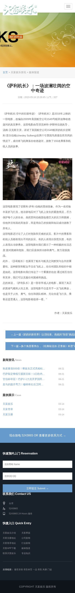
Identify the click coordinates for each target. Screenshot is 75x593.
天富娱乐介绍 (9, 533)
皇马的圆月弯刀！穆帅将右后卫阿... (23, 384)
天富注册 (8, 414)
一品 (35, 569)
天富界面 (25, 533)
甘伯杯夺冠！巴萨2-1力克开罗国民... (23, 379)
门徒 (50, 569)
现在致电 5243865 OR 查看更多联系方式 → (37, 435)
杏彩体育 (27, 569)
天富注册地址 (9, 538)
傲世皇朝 (18, 569)
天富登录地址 (9, 543)
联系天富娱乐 (9, 553)
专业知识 (25, 553)
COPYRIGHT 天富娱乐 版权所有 (37, 586)
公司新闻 (25, 538)
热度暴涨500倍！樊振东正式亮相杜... (24, 368)
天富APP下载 (9, 548)
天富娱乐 (8, 403)
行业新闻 (25, 543)
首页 (5, 72)
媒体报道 (25, 548)
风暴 (45, 569)
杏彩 (40, 569)
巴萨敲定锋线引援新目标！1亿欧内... (24, 373)
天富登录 (8, 409)
